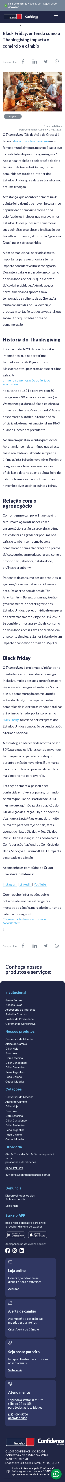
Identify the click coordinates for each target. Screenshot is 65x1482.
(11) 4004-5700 (18, 1414)
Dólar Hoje (11, 1048)
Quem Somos (13, 1000)
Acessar (13, 1288)
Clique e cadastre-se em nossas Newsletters (24, 921)
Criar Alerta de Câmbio (23, 1329)
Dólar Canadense (16, 1062)
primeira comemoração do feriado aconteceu (26, 382)
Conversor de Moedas (19, 1039)
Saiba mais (11, 1205)
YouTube (40, 884)
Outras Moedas (15, 1081)
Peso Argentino (15, 1072)
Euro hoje (11, 1053)
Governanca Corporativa (20, 1023)
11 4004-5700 (33, 3)
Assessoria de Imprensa (20, 1009)
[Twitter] (45, 61)
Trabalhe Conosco (16, 1014)
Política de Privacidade (19, 1019)
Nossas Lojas (13, 1005)
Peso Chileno (13, 1077)
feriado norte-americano (31, 141)
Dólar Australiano (15, 1067)
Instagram (10, 884)
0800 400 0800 (17, 1418)
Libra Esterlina (14, 1058)
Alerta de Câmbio (16, 1044)
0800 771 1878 (14, 1168)
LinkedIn (25, 884)
